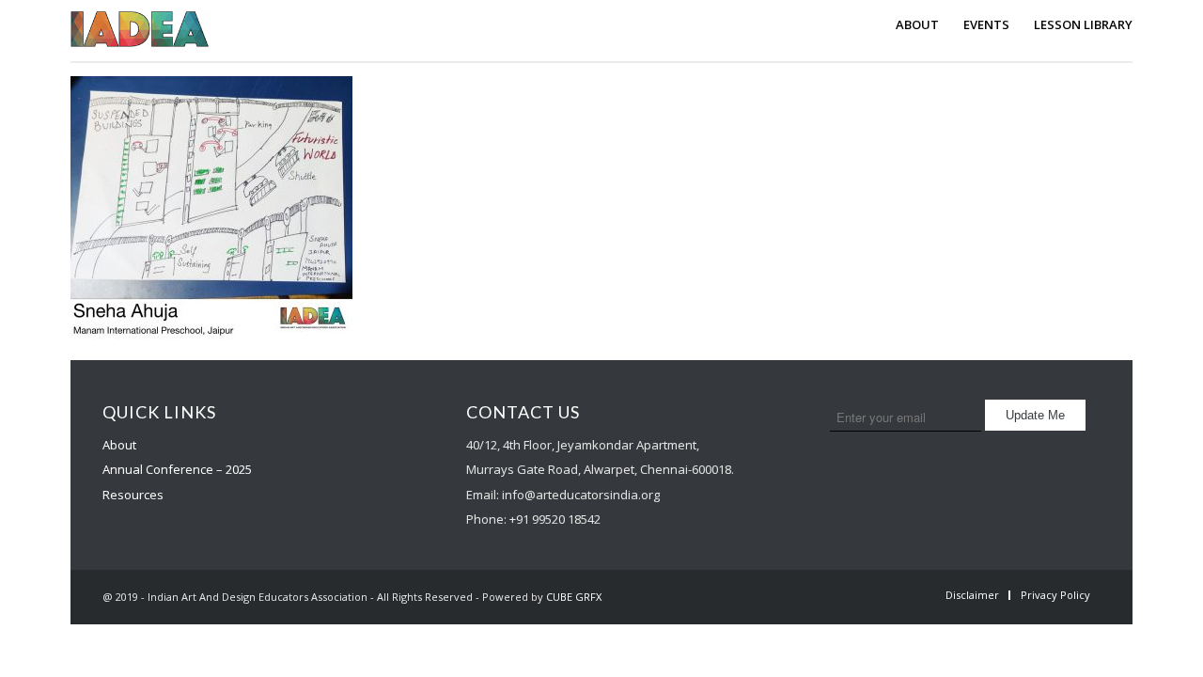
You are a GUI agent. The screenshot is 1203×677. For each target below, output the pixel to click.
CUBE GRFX (574, 597)
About (119, 444)
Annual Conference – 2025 (177, 469)
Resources (133, 494)
